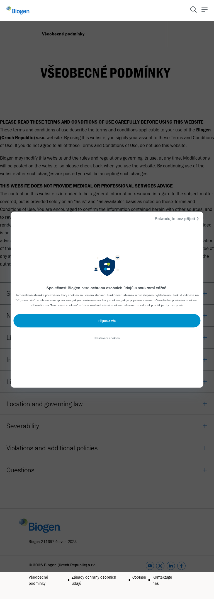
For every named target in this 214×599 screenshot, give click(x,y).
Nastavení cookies (107, 338)
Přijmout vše (107, 321)
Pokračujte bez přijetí (175, 218)
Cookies (139, 577)
